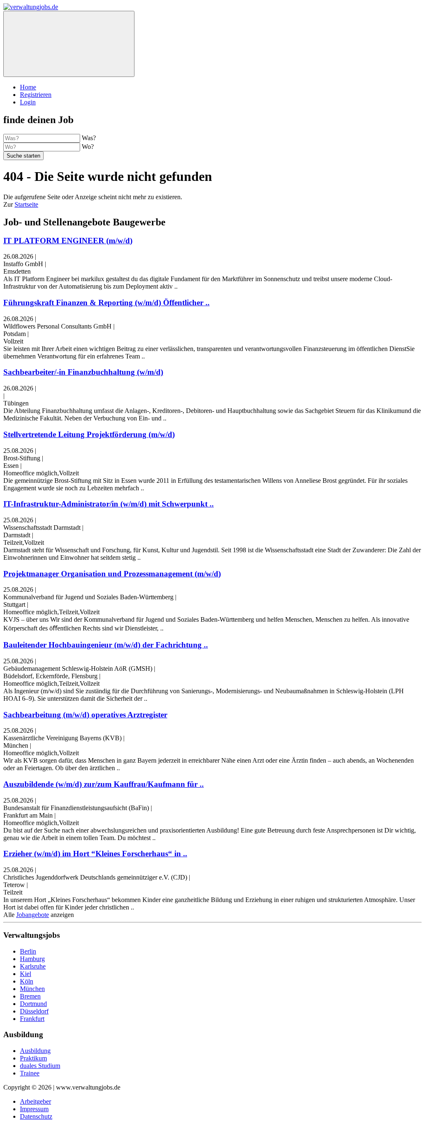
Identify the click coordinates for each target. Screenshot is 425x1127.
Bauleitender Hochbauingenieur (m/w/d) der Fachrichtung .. (105, 644)
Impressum (34, 1108)
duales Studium (40, 1065)
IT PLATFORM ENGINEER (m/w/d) (67, 240)
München (32, 988)
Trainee (29, 1073)
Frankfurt (32, 1018)
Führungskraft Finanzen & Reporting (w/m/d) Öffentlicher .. (106, 302)
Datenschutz (36, 1116)
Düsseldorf (34, 1011)
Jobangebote (32, 914)
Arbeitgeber (35, 1101)
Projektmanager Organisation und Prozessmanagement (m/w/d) (112, 573)
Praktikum (33, 1058)
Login (28, 102)
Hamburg (32, 958)
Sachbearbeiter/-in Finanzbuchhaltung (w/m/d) (83, 372)
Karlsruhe (33, 966)
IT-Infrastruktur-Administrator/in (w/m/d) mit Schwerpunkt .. (108, 503)
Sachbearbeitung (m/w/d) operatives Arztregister (85, 714)
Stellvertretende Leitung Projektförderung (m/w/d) (89, 434)
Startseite (26, 204)
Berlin (28, 951)
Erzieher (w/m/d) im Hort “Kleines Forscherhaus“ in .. (95, 853)
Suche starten (23, 156)
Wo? (88, 146)
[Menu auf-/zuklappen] (68, 44)
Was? (89, 137)
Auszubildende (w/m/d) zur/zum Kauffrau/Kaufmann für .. (103, 784)
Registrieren (35, 94)
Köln (26, 981)
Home (28, 87)
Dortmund (33, 1003)
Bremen (30, 996)
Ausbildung (35, 1050)
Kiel (25, 973)
